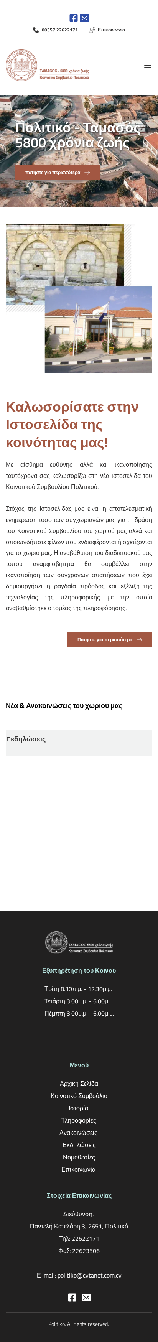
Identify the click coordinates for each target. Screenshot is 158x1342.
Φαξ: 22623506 (79, 1250)
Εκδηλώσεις (79, 1144)
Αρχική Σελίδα (79, 1083)
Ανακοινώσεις (79, 1132)
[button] (147, 65)
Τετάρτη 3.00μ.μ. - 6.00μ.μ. (79, 1001)
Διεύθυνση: (79, 1214)
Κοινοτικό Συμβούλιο (79, 1095)
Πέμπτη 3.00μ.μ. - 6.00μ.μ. (79, 1013)
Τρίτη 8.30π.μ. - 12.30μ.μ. (79, 988)
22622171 (85, 1238)
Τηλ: (65, 1238)
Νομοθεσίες (79, 1157)
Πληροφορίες (79, 1120)
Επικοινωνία (79, 1169)
